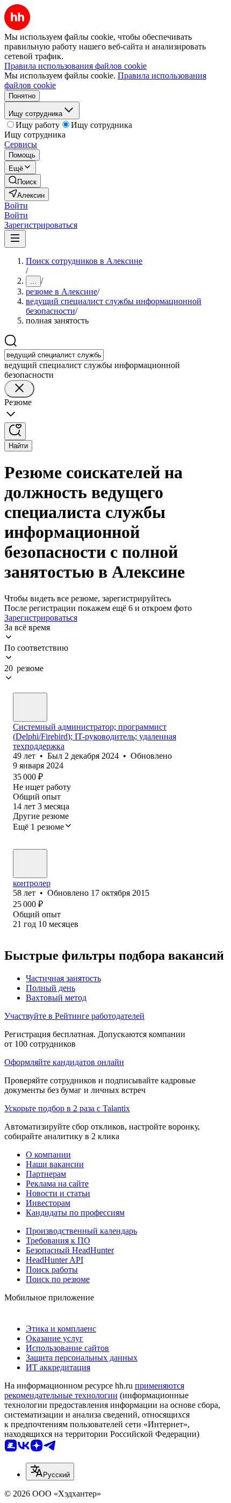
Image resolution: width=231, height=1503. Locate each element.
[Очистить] (19, 389)
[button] (16, 205)
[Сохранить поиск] (15, 431)
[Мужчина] (30, 707)
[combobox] (54, 355)
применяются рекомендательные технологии (94, 1390)
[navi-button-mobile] (15, 239)
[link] (22, 181)
